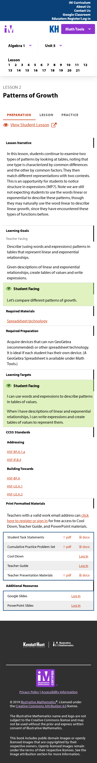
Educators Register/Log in (71, 19)
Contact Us (82, 11)
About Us (83, 7)
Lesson (46, 115)
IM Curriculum (80, 3)
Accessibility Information (59, 692)
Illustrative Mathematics (38, 702)
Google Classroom (77, 15)
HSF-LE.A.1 (15, 486)
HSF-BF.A (13, 478)
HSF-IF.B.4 (14, 460)
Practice (69, 115)
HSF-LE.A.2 (15, 494)
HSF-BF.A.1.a (16, 452)
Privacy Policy (29, 692)
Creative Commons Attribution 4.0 (41, 706)
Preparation (19, 115)
